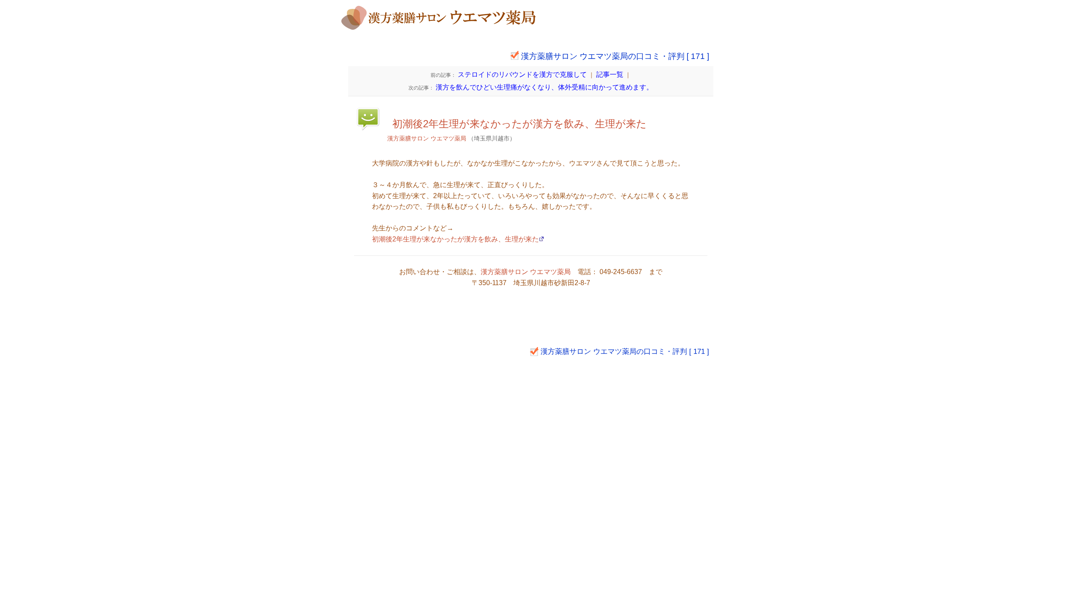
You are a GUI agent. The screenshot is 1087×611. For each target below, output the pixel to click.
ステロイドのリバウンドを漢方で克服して (509, 74)
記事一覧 (609, 74)
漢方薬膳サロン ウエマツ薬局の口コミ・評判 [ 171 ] (615, 56)
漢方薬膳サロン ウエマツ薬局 (426, 138)
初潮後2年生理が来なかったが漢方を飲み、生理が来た (519, 123)
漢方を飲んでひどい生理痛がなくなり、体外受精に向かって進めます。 (530, 87)
